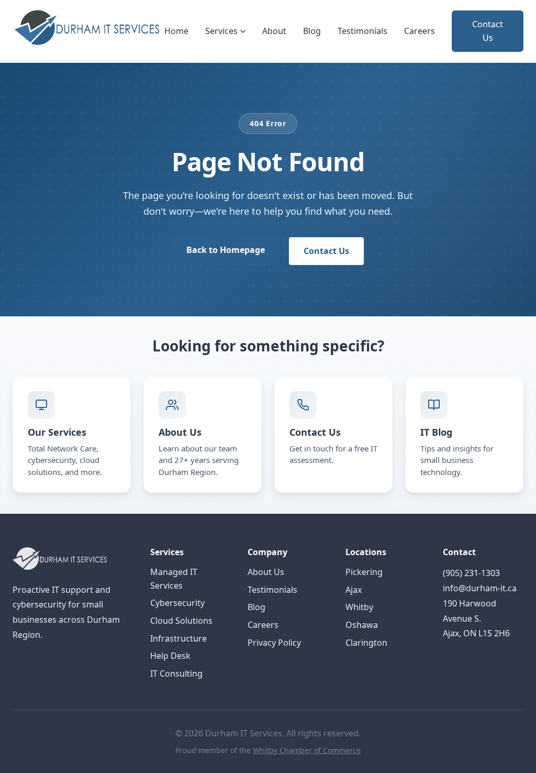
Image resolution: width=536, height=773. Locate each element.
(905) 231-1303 (471, 573)
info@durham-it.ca (480, 588)
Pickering (364, 572)
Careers (419, 31)
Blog (312, 31)
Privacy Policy (274, 642)
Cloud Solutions (181, 620)
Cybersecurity (177, 603)
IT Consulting (176, 673)
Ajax (353, 589)
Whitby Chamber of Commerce (307, 750)
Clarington (366, 642)
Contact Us (487, 30)
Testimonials (362, 31)
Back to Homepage (225, 250)
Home (176, 31)
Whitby (359, 607)
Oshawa (361, 625)
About (274, 31)
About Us (266, 572)
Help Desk (170, 655)
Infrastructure (178, 638)
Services (221, 31)
